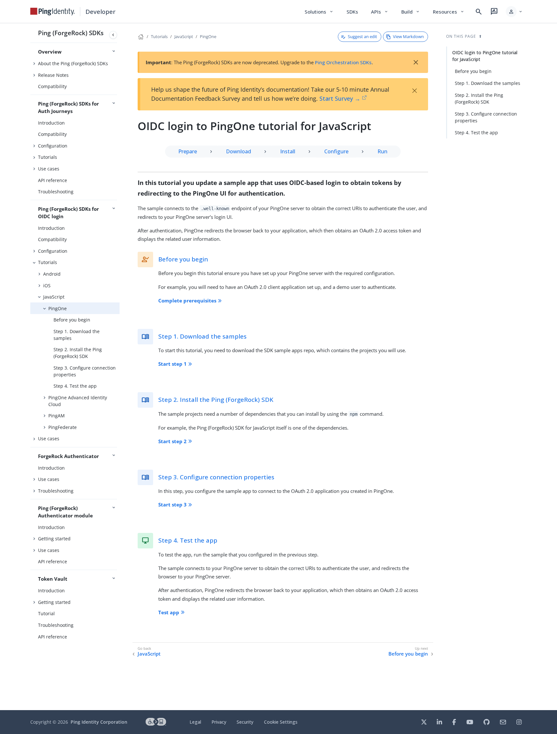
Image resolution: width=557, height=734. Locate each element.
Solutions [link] (319, 11)
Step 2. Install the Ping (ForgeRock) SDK (78, 352)
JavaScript (53, 297)
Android (52, 274)
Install (287, 151)
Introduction (51, 123)
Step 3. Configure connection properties (85, 371)
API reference (52, 180)
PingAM (56, 416)
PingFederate (62, 427)
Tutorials (47, 157)
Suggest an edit (362, 36)
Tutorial (46, 613)
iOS (47, 285)
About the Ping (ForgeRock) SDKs (73, 63)
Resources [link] (448, 11)
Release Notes (53, 75)
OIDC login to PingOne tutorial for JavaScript (484, 55)
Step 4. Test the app (75, 386)
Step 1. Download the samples (77, 334)
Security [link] (245, 722)
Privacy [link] (218, 722)
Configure (336, 151)
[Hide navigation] (113, 35)
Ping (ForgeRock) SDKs (70, 33)
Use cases (48, 169)
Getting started (54, 538)
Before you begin (72, 320)
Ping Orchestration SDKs (343, 62)
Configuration (52, 146)
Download (238, 151)
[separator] (120, 366)
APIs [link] (379, 11)
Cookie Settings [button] (281, 722)
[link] (52, 11)
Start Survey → (339, 98)
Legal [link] (195, 722)
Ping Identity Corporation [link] (99, 722)
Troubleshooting (55, 192)
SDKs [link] (352, 11)
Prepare (187, 151)
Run (382, 151)
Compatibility (52, 86)
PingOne (57, 308)
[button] (514, 11)
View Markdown (408, 36)
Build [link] (410, 11)
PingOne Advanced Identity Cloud (77, 400)
